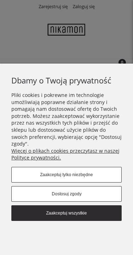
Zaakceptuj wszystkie (66, 213)
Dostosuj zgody (67, 193)
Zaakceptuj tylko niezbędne (66, 174)
